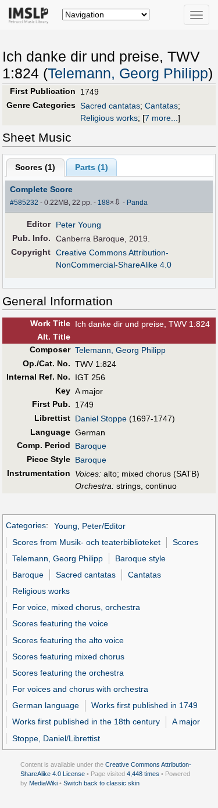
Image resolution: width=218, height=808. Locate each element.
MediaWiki (43, 783)
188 (104, 203)
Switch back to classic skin (101, 783)
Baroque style (140, 558)
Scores (185, 542)
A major (186, 721)
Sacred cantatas (110, 105)
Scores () (35, 167)
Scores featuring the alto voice (68, 640)
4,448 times (143, 773)
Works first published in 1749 (144, 705)
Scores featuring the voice (60, 623)
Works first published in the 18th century (86, 721)
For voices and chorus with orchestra (80, 689)
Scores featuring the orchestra (68, 672)
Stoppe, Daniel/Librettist (56, 738)
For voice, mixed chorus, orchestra (76, 607)
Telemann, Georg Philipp (128, 73)
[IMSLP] (31, 14)
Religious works (109, 117)
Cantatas (161, 105)
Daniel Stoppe (101, 418)
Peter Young (78, 224)
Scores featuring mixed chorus (68, 656)
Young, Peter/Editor (90, 526)
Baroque (90, 445)
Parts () (91, 167)
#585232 (24, 203)
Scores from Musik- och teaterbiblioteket (86, 542)
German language (45, 705)
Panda (137, 203)
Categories (26, 526)
